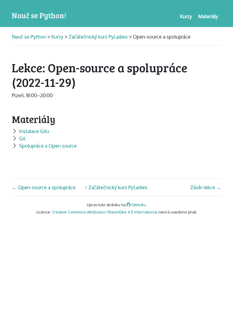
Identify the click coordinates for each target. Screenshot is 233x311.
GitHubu (138, 204)
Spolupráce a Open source (48, 146)
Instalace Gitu (34, 131)
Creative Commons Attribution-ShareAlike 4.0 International (104, 212)
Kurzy (57, 37)
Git (22, 138)
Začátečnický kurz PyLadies (98, 37)
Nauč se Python (29, 37)
